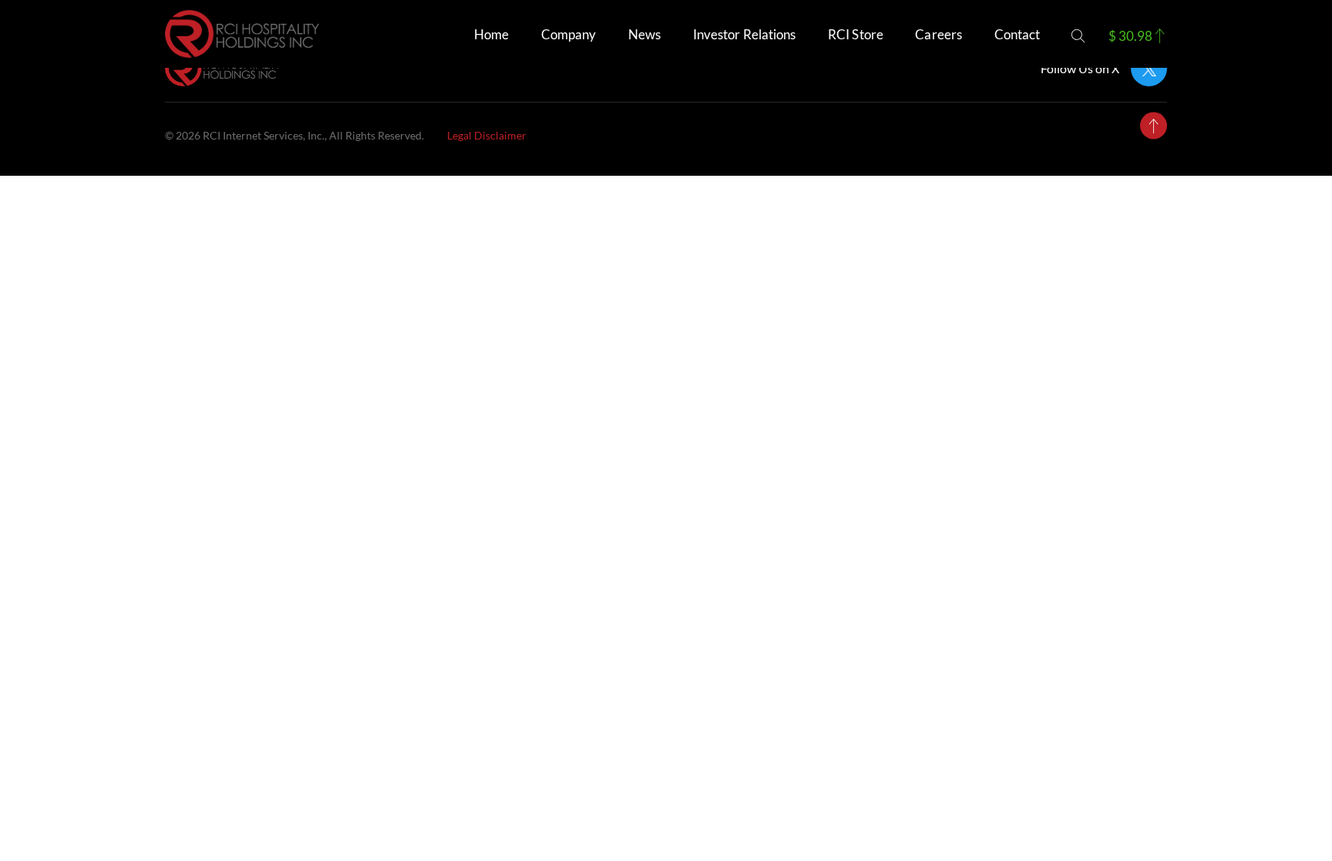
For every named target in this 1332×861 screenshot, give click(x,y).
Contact (1017, 34)
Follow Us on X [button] (1080, 68)
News (644, 34)
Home (491, 34)
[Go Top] (1153, 126)
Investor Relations (744, 34)
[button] (1078, 35)
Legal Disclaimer (486, 135)
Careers (938, 34)
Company (569, 34)
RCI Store (855, 34)
